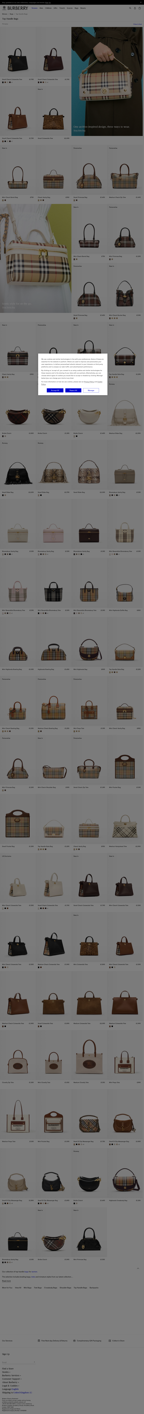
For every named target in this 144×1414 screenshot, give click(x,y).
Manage (91, 390)
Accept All (55, 390)
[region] (72, 374)
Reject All (73, 390)
